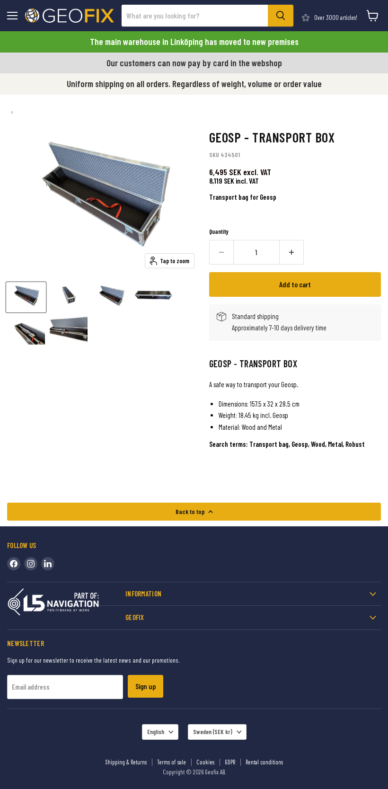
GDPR (230, 762)
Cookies (205, 762)
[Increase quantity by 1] (292, 252)
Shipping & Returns (126, 762)
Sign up (145, 686)
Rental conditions (264, 762)
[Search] (280, 16)
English (155, 732)
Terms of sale (171, 762)
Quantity (219, 231)
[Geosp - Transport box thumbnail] (26, 297)
